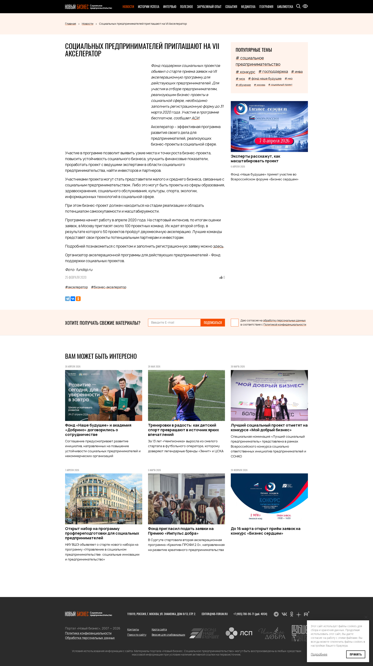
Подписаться (213, 322)
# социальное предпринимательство (258, 61)
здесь (218, 246)
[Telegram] (67, 298)
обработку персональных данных (284, 320)
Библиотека (285, 6)
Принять (356, 654)
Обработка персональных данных (90, 638)
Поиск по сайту (136, 634)
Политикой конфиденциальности (284, 324)
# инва (297, 71)
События (231, 6)
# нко (289, 78)
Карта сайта (159, 629)
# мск (240, 79)
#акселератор (76, 287)
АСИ (195, 118)
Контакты (133, 629)
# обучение (243, 85)
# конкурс (245, 71)
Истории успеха (148, 6)
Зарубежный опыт (209, 6)
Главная (70, 23)
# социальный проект (280, 84)
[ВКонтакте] (73, 298)
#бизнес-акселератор (108, 287)
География (266, 6)
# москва (259, 84)
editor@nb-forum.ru (215, 614)
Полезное (186, 6)
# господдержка (273, 71)
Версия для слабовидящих (168, 634)
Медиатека (248, 6)
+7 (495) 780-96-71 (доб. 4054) (250, 614)
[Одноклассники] (78, 298)
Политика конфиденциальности (88, 633)
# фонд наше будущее (264, 79)
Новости (128, 6)
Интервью (169, 6)
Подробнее (319, 654)
